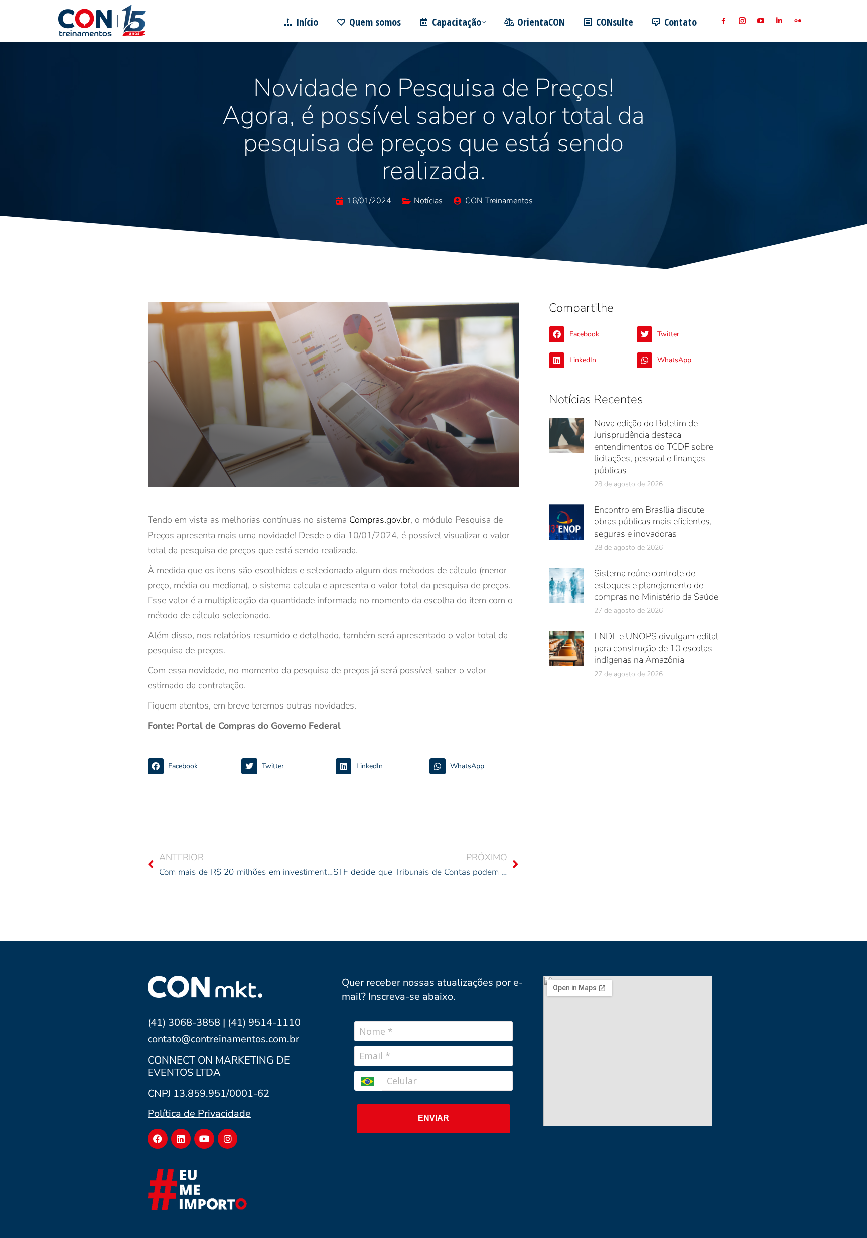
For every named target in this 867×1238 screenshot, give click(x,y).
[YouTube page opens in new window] (760, 21)
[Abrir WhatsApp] (842, 1212)
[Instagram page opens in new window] (742, 21)
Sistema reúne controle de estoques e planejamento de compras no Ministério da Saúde (656, 585)
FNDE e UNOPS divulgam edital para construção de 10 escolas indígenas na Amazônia (656, 648)
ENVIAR (433, 1118)
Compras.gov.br (379, 520)
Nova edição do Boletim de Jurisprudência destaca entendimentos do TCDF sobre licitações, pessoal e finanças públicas (653, 446)
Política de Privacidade (199, 1113)
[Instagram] (228, 1139)
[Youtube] (204, 1139)
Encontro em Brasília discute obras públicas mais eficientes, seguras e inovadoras (653, 522)
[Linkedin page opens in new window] (779, 21)
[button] (192, 766)
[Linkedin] (181, 1139)
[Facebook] (158, 1139)
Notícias (428, 200)
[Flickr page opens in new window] (797, 21)
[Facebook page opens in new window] (723, 21)
